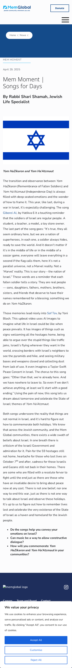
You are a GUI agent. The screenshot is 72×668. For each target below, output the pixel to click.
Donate (59, 8)
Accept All (36, 640)
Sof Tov (52, 313)
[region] (36, 634)
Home (13, 35)
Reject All (36, 660)
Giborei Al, (10, 213)
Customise (36, 650)
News (23, 35)
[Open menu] (65, 20)
